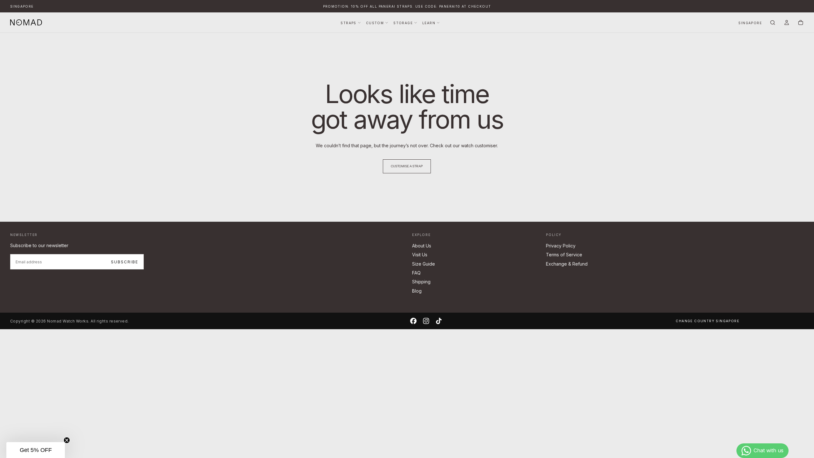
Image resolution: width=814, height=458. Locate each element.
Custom (375, 23)
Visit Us (419, 254)
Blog (417, 291)
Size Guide (423, 264)
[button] (22, 6)
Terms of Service (564, 254)
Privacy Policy (561, 245)
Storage (403, 23)
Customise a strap (407, 166)
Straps (348, 23)
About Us (421, 245)
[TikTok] (439, 321)
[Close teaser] (67, 440)
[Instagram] (426, 321)
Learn (428, 23)
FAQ (416, 272)
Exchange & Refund (567, 264)
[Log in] (786, 23)
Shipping (421, 281)
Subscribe (124, 262)
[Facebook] (413, 321)
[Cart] (800, 23)
